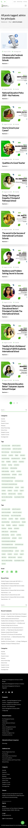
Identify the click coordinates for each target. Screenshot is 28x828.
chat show (4, 455)
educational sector (15, 458)
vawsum (3, 500)
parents (12, 471)
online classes (5, 468)
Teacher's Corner (5, 434)
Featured (3, 421)
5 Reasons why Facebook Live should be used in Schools (12, 58)
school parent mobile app (7, 487)
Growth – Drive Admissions (8, 706)
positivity (19, 471)
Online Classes (5, 731)
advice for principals (6, 448)
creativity (11, 455)
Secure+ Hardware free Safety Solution (11, 704)
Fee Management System (8, 719)
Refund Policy (5, 761)
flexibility (8, 461)
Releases (3, 425)
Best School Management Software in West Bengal (12, 680)
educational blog (5, 458)
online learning (13, 468)
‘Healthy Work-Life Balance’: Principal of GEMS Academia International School (14, 349)
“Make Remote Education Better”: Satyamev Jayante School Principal (13, 386)
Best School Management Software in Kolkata (13, 683)
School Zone (4, 430)
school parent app (19, 481)
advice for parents (16, 445)
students (10, 490)
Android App (19, 1)
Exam (3, 461)
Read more (4, 63)
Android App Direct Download (9, 756)
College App (5, 710)
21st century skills (6, 445)
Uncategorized (17, 51)
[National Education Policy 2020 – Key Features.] (14, 77)
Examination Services (7, 735)
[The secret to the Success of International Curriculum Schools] (14, 218)
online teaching (5, 471)
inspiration (21, 461)
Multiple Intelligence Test (8, 733)
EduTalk (17, 89)
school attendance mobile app (8, 477)
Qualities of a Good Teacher (13, 163)
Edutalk (23, 458)
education (22, 455)
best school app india (16, 452)
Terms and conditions (7, 758)
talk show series (12, 493)
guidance (15, 461)
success (16, 490)
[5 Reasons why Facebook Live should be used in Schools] (14, 40)
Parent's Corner (5, 423)
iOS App (25, 1)
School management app (7, 481)
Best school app (5, 452)
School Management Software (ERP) (11, 708)
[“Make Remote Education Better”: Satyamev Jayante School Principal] (14, 369)
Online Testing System (7, 729)
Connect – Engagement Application (10, 702)
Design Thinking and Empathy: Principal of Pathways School (11, 198)
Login (15, 1)
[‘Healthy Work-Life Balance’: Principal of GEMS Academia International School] (14, 331)
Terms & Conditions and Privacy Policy (11, 759)
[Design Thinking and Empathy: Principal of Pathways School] (14, 180)
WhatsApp (4, 743)
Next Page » (17, 403)
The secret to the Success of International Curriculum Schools (13, 236)
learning (10, 464)
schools (17, 487)
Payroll (4, 725)
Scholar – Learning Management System (11, 700)
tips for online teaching (7, 497)
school (20, 474)
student (3, 490)
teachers (20, 493)
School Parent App (5, 427)
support (22, 490)
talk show (4, 493)
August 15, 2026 (8, 89)
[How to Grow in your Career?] (14, 113)
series (22, 487)
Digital (16, 455)
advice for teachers (17, 448)
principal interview (6, 474)
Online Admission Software (8, 723)
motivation (16, 464)
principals (14, 474)
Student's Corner (5, 432)
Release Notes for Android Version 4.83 (10, 594)
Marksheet (4, 721)
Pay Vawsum (5, 754)
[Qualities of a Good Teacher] (14, 148)
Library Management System (9, 727)
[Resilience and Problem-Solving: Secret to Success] (14, 256)
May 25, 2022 (7, 51)
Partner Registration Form (8, 752)
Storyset (9, 801)
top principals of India (19, 497)
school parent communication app (9, 484)
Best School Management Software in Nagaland (11, 687)
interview (4, 464)
